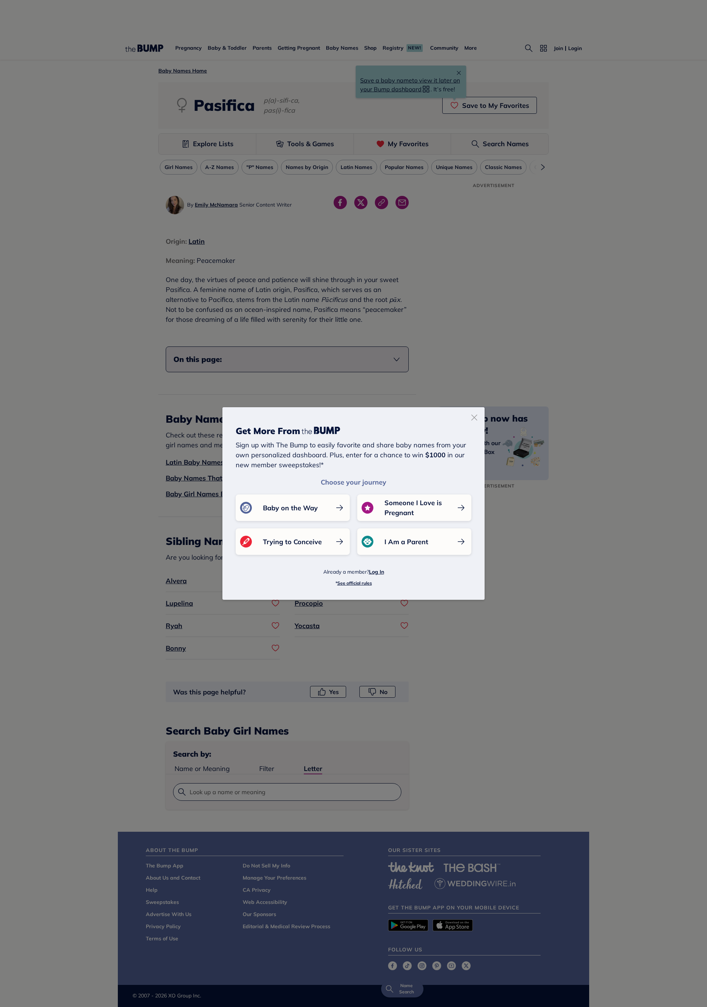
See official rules (354, 583)
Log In (376, 571)
